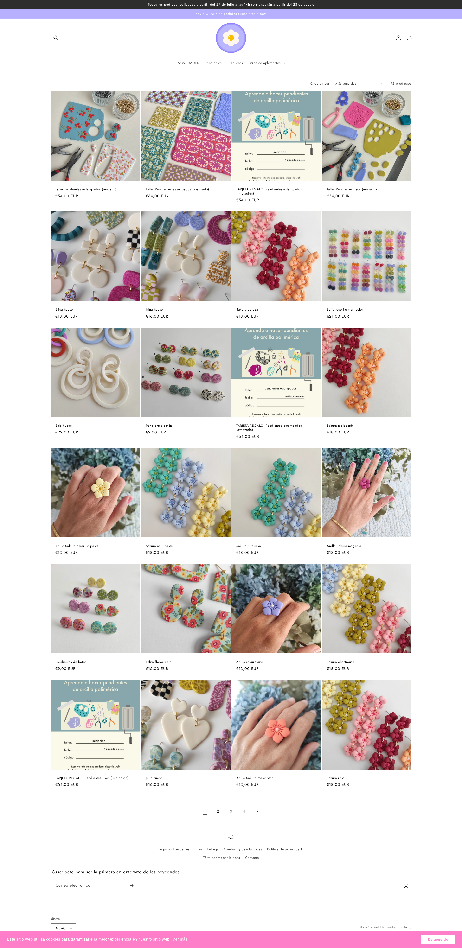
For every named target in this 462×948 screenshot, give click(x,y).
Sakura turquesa (248, 546)
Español (61, 928)
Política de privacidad (284, 849)
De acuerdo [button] (438, 939)
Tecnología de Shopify (398, 927)
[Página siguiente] (257, 811)
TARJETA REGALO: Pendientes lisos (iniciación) (91, 778)
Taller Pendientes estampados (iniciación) (87, 189)
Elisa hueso (64, 309)
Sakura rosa (336, 778)
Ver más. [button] (181, 939)
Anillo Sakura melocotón (254, 778)
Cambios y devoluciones (243, 849)
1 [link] (205, 811)
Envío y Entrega (206, 849)
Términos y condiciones (221, 857)
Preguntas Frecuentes (173, 849)
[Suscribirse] (131, 885)
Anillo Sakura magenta (344, 546)
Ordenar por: (320, 83)
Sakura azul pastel (159, 546)
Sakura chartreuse (340, 662)
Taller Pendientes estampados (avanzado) (177, 189)
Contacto (252, 857)
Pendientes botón (159, 426)
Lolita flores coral (159, 662)
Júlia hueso (154, 778)
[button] (56, 37)
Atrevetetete (377, 927)
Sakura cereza (247, 309)
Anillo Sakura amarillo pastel (77, 546)
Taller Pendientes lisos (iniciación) (353, 189)
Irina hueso (154, 309)
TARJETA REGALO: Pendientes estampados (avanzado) (269, 428)
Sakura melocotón (340, 426)
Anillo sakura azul (249, 662)
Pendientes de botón (71, 662)
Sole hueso (63, 426)
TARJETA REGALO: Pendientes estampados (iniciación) (269, 191)
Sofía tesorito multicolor (345, 309)
